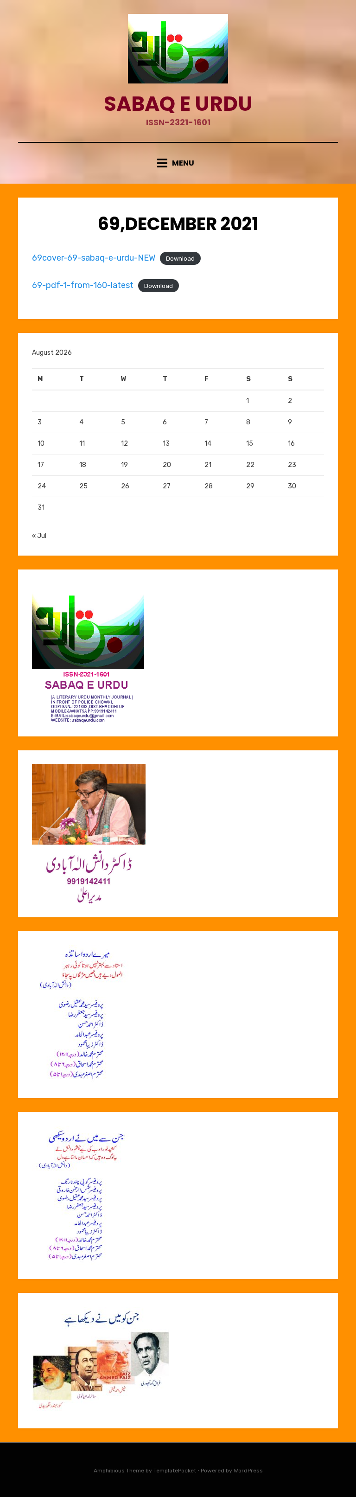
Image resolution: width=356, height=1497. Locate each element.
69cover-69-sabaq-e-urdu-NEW (93, 258)
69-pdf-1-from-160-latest (83, 285)
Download (180, 258)
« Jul (39, 536)
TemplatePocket (174, 1470)
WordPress (248, 1470)
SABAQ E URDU (178, 104)
